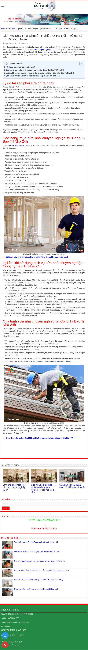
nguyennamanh (10, 43)
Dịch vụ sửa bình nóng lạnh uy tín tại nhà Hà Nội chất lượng (38, 580)
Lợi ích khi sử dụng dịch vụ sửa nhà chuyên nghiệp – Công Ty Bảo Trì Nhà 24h (40, 73)
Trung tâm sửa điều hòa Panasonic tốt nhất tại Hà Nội (36, 542)
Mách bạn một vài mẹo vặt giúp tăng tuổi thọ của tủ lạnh (36, 551)
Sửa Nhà (11, 29)
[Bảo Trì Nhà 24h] (44, 5)
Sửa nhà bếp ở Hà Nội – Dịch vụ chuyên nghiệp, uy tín (15, 487)
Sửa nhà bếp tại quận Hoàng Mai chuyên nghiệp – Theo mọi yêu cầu (42, 489)
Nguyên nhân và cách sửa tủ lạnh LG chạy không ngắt (36, 589)
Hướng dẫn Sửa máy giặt (11, 642)
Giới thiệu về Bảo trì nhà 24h (12, 635)
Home (2, 29)
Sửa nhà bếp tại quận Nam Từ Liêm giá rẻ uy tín (72, 486)
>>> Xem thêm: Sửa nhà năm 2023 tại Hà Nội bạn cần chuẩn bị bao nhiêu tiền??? (38, 438)
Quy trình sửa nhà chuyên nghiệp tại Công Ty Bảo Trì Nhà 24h (33, 76)
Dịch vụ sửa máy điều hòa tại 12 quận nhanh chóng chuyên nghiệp (41, 570)
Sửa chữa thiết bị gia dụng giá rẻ (14, 645)
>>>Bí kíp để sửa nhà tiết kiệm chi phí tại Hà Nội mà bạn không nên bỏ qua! (35, 257)
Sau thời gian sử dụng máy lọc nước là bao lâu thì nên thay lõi (39, 561)
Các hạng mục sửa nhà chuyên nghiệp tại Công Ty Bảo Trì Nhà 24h (35, 70)
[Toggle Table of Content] (80, 64)
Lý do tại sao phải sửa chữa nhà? (20, 67)
